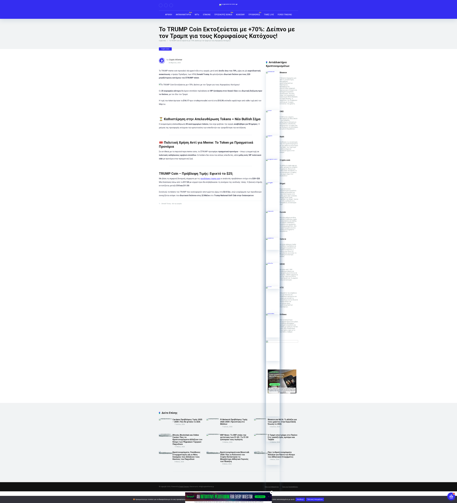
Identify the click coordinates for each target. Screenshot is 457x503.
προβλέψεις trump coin (210, 178)
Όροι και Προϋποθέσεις (290, 487)
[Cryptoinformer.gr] (228, 5)
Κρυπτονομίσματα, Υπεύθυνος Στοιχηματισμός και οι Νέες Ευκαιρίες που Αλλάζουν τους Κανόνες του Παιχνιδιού (186, 455)
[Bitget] (273, 182)
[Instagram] (171, 5)
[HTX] (273, 286)
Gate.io (283, 239)
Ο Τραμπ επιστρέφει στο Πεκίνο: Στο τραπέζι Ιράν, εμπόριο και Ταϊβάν (283, 437)
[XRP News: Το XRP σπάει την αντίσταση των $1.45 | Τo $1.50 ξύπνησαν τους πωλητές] (213, 434)
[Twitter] (166, 5)
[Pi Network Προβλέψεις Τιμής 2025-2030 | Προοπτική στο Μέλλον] (213, 418)
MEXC (282, 264)
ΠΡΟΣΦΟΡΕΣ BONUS (223, 14)
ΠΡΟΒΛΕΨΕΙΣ (254, 14)
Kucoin (283, 212)
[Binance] (273, 71)
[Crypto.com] (273, 159)
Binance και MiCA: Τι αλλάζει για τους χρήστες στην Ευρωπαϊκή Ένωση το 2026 (282, 421)
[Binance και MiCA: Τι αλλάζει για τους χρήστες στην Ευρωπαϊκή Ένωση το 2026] (261, 418)
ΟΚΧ (281, 111)
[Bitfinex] (273, 313)
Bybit (282, 137)
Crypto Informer (175, 60)
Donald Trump (166, 203)
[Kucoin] (273, 211)
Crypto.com (285, 160)
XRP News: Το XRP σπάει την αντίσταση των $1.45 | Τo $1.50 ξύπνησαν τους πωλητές (234, 437)
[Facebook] (160, 5)
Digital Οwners (184, 486)
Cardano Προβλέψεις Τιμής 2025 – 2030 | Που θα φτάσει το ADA (187, 420)
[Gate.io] (273, 238)
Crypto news (165, 49)
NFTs (197, 14)
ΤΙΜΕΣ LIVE (269, 14)
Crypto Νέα (162, 41)
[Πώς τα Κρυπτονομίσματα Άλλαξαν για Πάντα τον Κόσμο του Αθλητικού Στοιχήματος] (261, 453)
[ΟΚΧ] (273, 110)
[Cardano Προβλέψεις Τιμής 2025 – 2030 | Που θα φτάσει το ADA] (166, 418)
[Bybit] (273, 135)
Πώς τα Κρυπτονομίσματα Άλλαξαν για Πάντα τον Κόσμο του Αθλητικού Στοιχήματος (281, 454)
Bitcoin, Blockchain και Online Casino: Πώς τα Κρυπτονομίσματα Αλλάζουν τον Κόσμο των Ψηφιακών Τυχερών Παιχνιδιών (187, 439)
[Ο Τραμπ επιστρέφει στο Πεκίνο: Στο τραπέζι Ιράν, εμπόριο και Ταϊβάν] (261, 434)
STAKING (207, 14)
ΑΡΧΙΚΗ (168, 14)
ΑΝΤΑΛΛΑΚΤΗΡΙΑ (183, 14)
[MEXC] (273, 263)
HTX (281, 287)
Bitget (282, 183)
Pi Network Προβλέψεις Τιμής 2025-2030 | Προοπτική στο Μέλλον (233, 421)
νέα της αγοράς (177, 203)
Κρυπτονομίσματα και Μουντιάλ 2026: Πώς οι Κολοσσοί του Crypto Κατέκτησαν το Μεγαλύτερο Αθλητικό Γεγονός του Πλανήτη (234, 457)
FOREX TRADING (285, 14)
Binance (283, 72)
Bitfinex (283, 314)
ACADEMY (240, 14)
